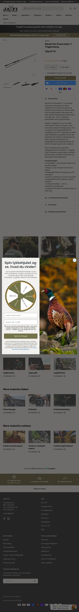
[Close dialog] (74, 260)
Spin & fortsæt (20, 336)
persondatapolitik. (24, 349)
